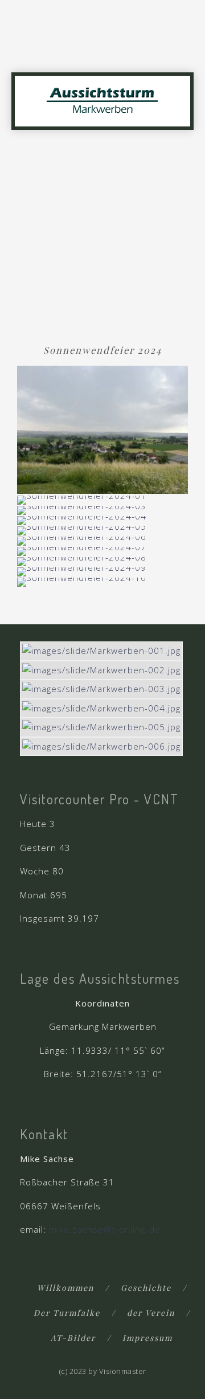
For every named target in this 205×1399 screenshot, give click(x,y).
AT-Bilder (73, 1337)
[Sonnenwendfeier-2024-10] (81, 581)
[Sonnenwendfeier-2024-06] (81, 540)
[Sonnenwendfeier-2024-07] (81, 550)
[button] (183, 52)
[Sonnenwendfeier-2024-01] (81, 499)
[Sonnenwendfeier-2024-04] (81, 519)
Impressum (147, 1337)
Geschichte (146, 1287)
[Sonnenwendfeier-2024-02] (102, 429)
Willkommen (65, 1287)
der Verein (151, 1312)
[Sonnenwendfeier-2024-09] (81, 570)
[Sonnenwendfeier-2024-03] (81, 509)
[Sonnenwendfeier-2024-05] (81, 529)
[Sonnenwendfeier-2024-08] (81, 560)
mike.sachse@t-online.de (105, 1229)
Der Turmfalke (67, 1312)
